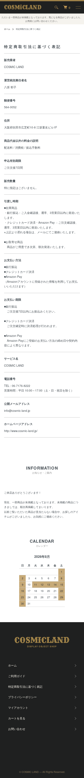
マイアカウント (18, 707)
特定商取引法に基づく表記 (25, 686)
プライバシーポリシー (22, 697)
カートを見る (16, 718)
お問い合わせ (16, 729)
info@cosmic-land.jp (17, 411)
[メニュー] (78, 7)
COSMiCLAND (22, 7)
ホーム (7, 29)
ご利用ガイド (16, 676)
